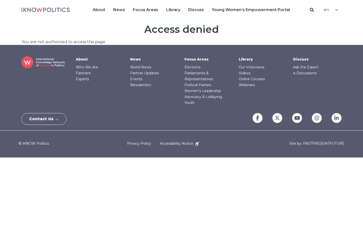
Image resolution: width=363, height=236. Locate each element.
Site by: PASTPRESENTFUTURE (316, 143)
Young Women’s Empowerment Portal (251, 9)
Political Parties (197, 85)
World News (140, 67)
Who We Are (87, 67)
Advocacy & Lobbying (203, 97)
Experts (82, 79)
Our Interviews (251, 67)
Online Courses (252, 79)
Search (312, 10)
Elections (192, 67)
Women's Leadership (202, 91)
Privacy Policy (139, 143)
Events (136, 79)
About (99, 9)
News (119, 9)
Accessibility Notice (177, 143)
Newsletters (140, 85)
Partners (83, 73)
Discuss (196, 9)
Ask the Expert (306, 67)
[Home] (45, 10)
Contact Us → (44, 119)
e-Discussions (305, 73)
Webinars (247, 85)
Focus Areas (145, 9)
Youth (189, 102)
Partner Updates (144, 73)
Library (173, 9)
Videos (244, 73)
